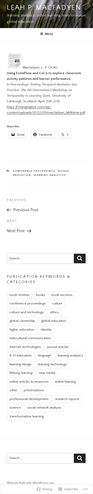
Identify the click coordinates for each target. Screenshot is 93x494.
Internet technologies (25, 347)
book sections (61, 295)
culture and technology (26, 312)
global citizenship (22, 321)
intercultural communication (30, 338)
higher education (21, 330)
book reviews (19, 295)
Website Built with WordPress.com (30, 483)
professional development (29, 399)
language (44, 355)
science (15, 407)
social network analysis (44, 407)
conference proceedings (34, 171)
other (13, 390)
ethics (54, 312)
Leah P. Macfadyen (44, 7)
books (40, 295)
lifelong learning (21, 373)
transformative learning (26, 416)
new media (47, 373)
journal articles (58, 347)
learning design (20, 364)
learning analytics (49, 175)
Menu (49, 34)
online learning (65, 382)
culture (57, 303)
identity (46, 330)
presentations (34, 390)
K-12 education (20, 355)
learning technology (52, 364)
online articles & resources (29, 382)
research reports (67, 399)
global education (53, 321)
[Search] (80, 258)
